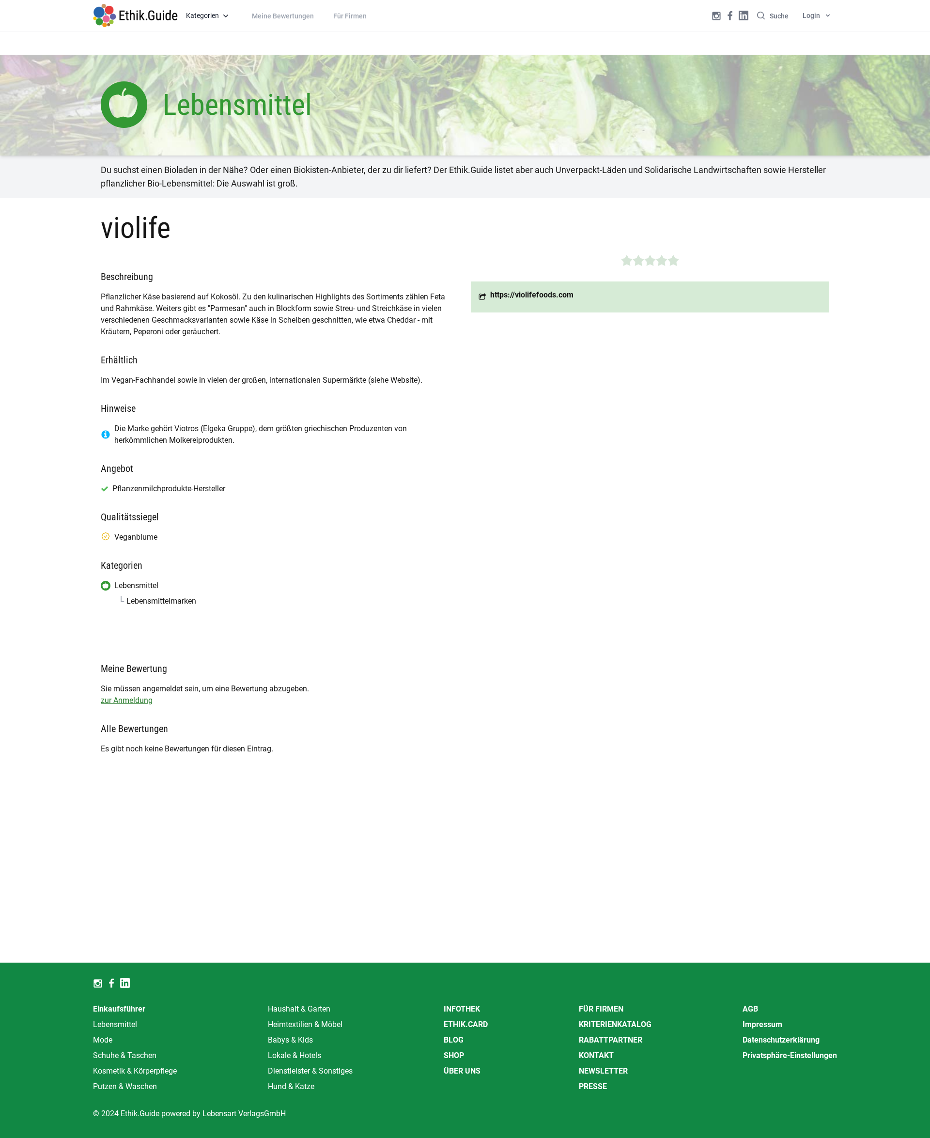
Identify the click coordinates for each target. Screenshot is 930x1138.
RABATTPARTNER (610, 1039)
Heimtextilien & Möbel (305, 1024)
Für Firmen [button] (350, 16)
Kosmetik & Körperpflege (135, 1071)
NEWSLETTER (603, 1071)
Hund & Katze (291, 1086)
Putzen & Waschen (125, 1086)
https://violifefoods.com (532, 294)
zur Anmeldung (127, 700)
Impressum (762, 1024)
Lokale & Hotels (294, 1055)
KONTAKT (596, 1055)
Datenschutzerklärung (781, 1039)
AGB (750, 1008)
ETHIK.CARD (466, 1024)
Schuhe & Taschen (124, 1055)
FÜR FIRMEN (601, 1008)
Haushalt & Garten (299, 1008)
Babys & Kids (290, 1039)
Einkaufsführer (119, 1008)
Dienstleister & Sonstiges (310, 1071)
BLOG (454, 1039)
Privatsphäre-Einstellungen (790, 1055)
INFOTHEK (462, 1008)
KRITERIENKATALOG (615, 1024)
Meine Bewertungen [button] (283, 16)
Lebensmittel (115, 1024)
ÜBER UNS (462, 1071)
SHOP (454, 1055)
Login (811, 15)
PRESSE (593, 1086)
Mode (102, 1039)
